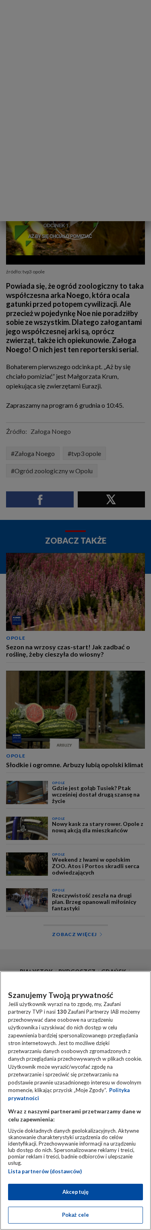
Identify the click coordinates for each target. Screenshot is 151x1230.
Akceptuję (75, 1192)
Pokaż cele (75, 1215)
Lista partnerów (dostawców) (45, 1171)
